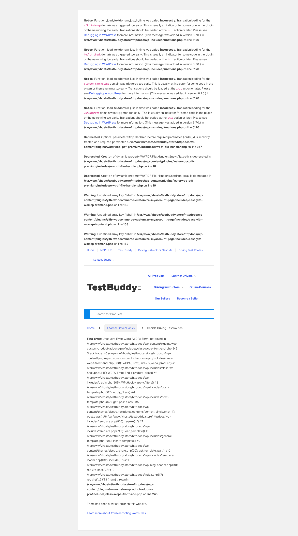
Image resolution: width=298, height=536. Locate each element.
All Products (156, 275)
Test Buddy (125, 250)
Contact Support (103, 259)
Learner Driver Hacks (120, 328)
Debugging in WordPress (100, 35)
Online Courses (200, 287)
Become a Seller (187, 298)
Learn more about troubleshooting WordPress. (117, 513)
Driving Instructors (167, 287)
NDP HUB (106, 250)
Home (90, 250)
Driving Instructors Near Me (155, 250)
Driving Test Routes (191, 250)
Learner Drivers (182, 275)
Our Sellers (162, 298)
